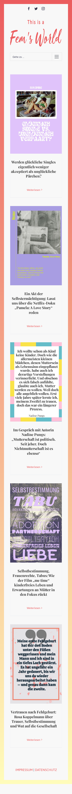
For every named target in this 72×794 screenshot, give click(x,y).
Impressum (24, 770)
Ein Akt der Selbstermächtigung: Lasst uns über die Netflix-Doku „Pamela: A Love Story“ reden (33, 303)
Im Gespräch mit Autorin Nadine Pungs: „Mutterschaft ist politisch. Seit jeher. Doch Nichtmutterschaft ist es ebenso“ (34, 442)
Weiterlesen (33, 189)
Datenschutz (46, 770)
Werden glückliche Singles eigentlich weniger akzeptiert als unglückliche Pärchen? (33, 169)
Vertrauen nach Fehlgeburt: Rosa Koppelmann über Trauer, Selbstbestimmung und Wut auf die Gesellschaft (33, 719)
